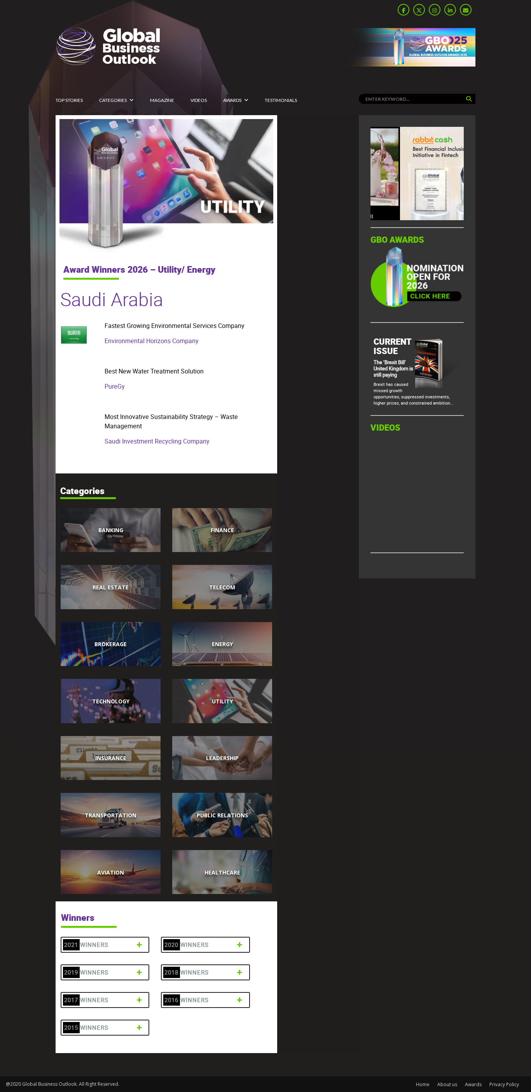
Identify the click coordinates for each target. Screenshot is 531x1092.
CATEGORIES (113, 100)
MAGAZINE (162, 100)
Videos (198, 100)
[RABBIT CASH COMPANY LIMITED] (417, 218)
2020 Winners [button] (186, 945)
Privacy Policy (504, 1084)
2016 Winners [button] (186, 1000)
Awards (232, 100)
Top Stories (69, 100)
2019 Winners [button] (86, 972)
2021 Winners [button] (86, 945)
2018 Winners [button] (186, 972)
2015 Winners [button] (86, 1028)
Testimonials (281, 100)
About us (447, 1084)
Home (423, 1084)
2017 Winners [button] (86, 1000)
